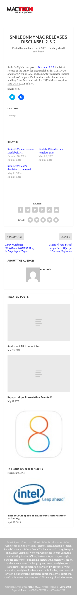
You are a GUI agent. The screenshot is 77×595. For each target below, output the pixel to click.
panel (49, 563)
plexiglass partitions (41, 573)
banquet (8, 559)
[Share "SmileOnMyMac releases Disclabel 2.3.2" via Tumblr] (34, 209)
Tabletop (32, 563)
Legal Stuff (65, 586)
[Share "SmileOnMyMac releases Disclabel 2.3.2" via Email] (56, 209)
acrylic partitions (62, 573)
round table (10, 577)
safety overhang (25, 577)
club (29, 559)
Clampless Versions (29, 552)
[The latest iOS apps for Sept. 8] (39, 435)
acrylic (54, 556)
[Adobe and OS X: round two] (39, 322)
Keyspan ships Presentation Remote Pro (31, 397)
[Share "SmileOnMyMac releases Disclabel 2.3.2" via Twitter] (27, 209)
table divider (40, 566)
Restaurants (43, 556)
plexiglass (59, 563)
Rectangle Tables (62, 545)
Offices (32, 556)
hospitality (57, 559)
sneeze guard (26, 566)
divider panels (56, 566)
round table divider (47, 570)
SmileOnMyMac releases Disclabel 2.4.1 (21, 150)
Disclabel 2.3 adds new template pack (50, 150)
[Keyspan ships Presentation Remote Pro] (39, 373)
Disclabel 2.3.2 (46, 67)
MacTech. (33, 586)
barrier (9, 563)
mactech (28, 48)
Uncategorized (56, 48)
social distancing (44, 577)
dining (35, 559)
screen (17, 563)
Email (24, 590)
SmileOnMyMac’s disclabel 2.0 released (19, 167)
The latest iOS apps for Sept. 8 (26, 468)
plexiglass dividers (26, 570)
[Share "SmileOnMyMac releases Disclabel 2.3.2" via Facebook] (20, 209)
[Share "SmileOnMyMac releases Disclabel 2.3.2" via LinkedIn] (42, 209)
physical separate (63, 577)
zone (24, 563)
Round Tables (39, 549)
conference (20, 559)
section (68, 559)
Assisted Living (55, 549)
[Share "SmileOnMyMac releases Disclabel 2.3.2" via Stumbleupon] (49, 209)
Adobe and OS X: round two (24, 346)
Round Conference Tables (17, 549)
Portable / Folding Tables (39, 545)
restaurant (45, 559)
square (41, 563)
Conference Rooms (50, 552)
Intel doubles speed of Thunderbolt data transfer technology (37, 517)
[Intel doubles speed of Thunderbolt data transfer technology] (39, 494)
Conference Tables (15, 545)
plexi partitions (22, 573)
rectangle (64, 556)
